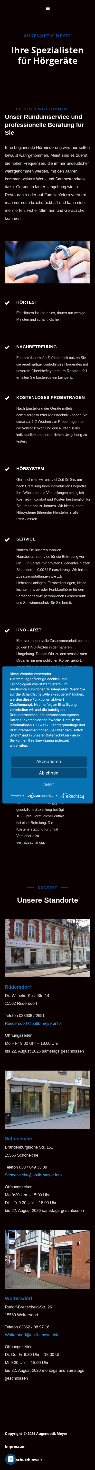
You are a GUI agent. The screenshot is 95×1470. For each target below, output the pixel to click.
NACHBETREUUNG (36, 346)
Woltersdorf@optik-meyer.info (32, 1335)
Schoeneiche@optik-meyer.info (33, 1175)
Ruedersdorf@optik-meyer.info (33, 1023)
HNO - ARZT (28, 630)
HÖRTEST (26, 302)
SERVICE (26, 539)
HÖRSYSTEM (30, 468)
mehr (48, 784)
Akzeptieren (48, 761)
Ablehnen (48, 772)
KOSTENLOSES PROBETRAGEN (50, 397)
